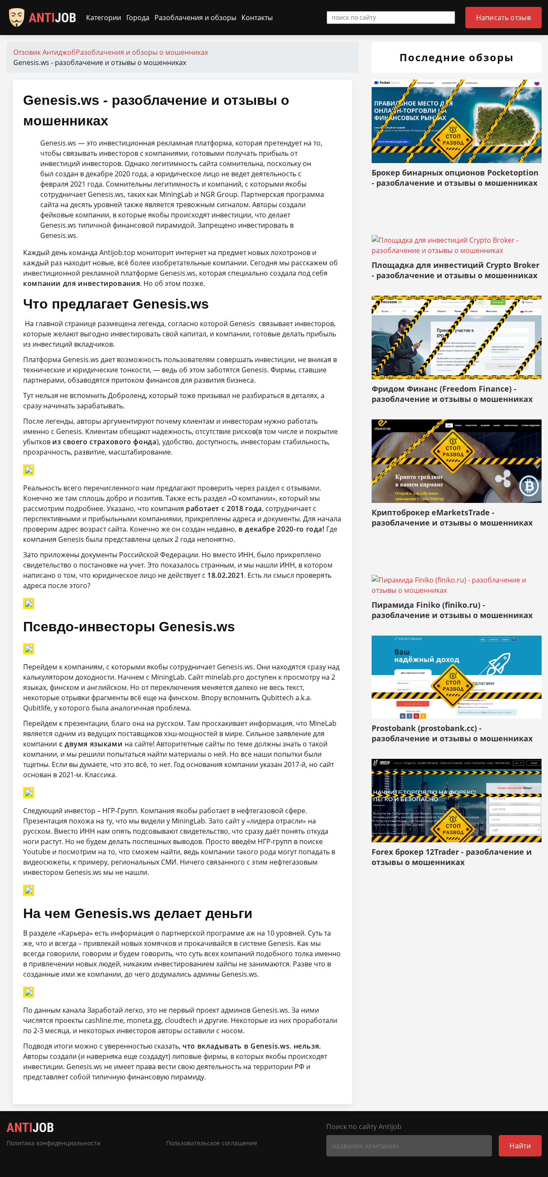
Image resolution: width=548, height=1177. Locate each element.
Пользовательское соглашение (211, 1143)
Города (137, 17)
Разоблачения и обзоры (195, 17)
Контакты (257, 17)
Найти (520, 1145)
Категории (103, 17)
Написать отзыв (503, 17)
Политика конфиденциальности (53, 1143)
